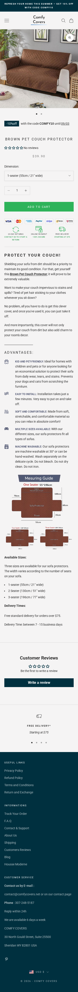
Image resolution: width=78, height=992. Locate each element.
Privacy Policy (13, 770)
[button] (13, 148)
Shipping (10, 842)
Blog (7, 857)
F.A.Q (7, 821)
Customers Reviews (17, 850)
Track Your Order (15, 813)
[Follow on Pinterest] (6, 959)
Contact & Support (16, 828)
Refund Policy (13, 778)
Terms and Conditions (19, 785)
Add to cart (39, 206)
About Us (10, 835)
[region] (39, 724)
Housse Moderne (15, 864)
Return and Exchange (18, 792)
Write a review (39, 683)
